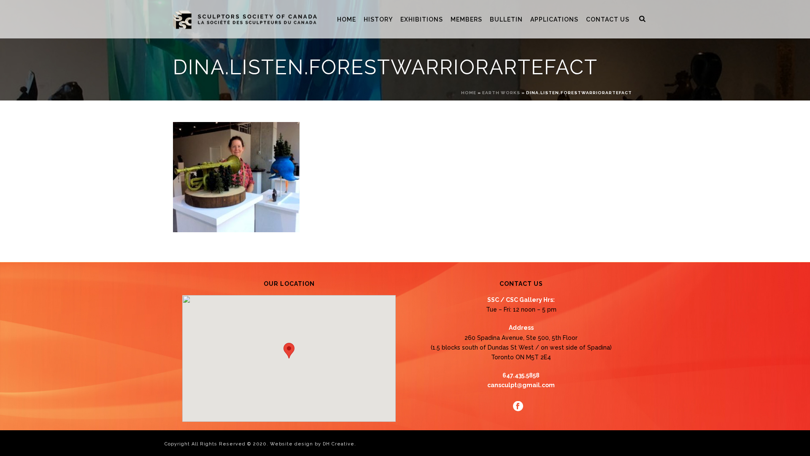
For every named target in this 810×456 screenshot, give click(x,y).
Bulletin (506, 19)
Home (346, 19)
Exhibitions (421, 19)
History (378, 19)
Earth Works (501, 92)
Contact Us (607, 19)
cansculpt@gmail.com (521, 385)
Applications (554, 19)
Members (466, 19)
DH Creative (338, 444)
